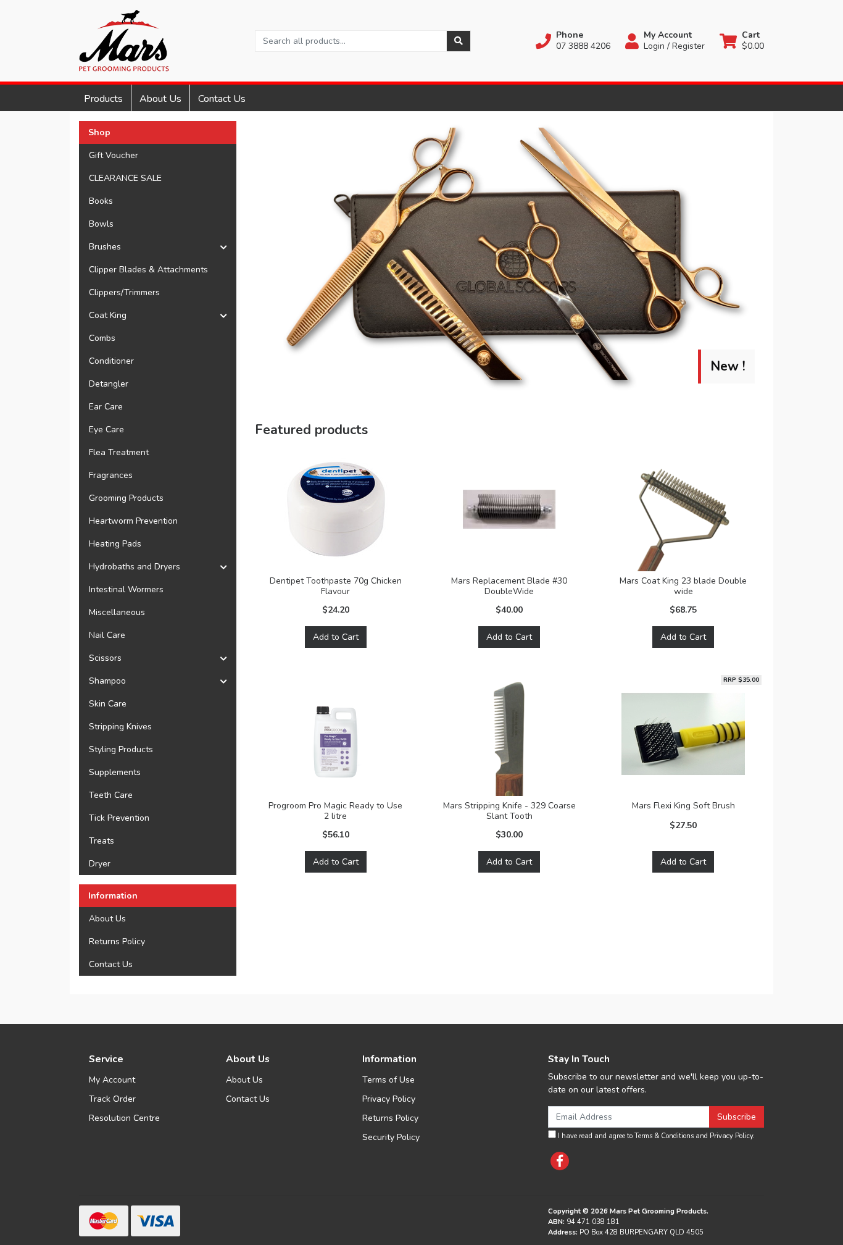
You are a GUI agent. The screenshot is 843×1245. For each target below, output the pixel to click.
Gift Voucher (113, 155)
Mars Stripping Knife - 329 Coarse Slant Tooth (509, 811)
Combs (102, 338)
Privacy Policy (388, 1099)
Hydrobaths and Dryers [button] (134, 566)
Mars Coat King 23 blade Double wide (683, 586)
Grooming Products (126, 498)
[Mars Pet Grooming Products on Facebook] (559, 1161)
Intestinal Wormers (126, 589)
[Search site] (458, 41)
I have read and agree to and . (655, 1136)
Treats (101, 841)
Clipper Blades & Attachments (148, 269)
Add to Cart (336, 637)
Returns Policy (117, 941)
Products (103, 99)
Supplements (115, 772)
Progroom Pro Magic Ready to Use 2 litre (335, 811)
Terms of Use (388, 1080)
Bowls (101, 224)
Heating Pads (115, 544)
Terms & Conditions (664, 1136)
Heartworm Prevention (133, 521)
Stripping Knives (120, 726)
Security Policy (391, 1137)
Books (101, 201)
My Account (112, 1080)
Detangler (108, 384)
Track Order (112, 1099)
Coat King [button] (108, 315)
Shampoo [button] (107, 681)
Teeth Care (111, 795)
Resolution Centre (124, 1118)
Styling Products (121, 749)
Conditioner (111, 361)
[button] (573, 41)
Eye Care (106, 429)
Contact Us (222, 99)
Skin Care (108, 704)
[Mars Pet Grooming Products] (124, 40)
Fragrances (111, 475)
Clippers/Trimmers (124, 292)
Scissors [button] (105, 658)
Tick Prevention (119, 818)
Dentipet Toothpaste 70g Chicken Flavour (336, 586)
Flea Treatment (119, 452)
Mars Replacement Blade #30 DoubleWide (509, 586)
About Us (160, 99)
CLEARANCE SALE (125, 178)
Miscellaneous (117, 612)
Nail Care (107, 635)
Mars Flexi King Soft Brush (683, 805)
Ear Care (106, 407)
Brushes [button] (105, 247)
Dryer (99, 864)
